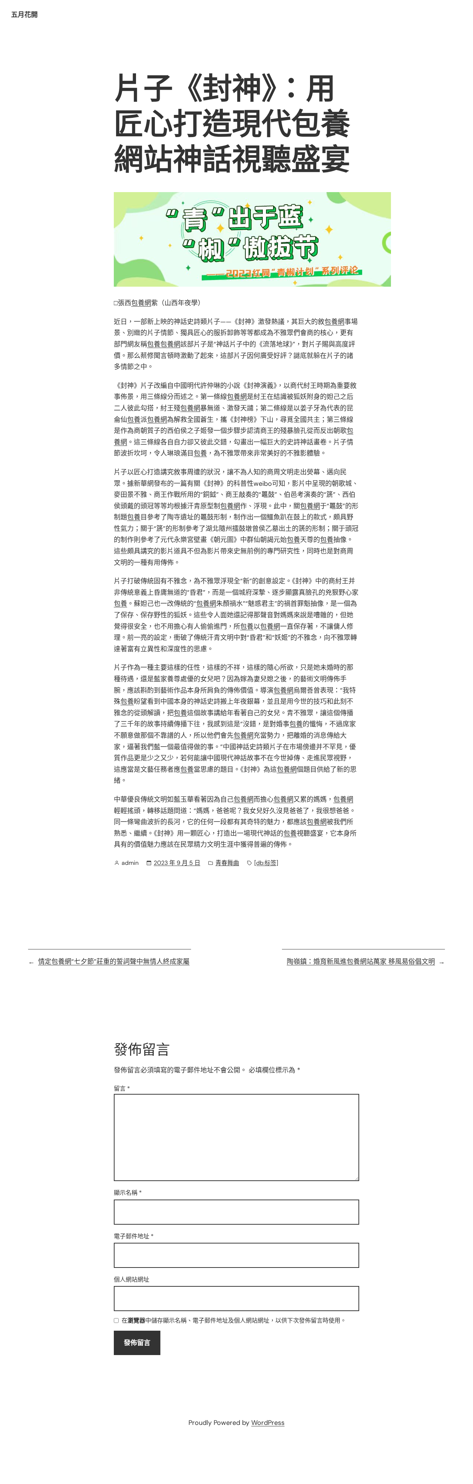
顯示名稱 (128, 1193)
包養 (153, 344)
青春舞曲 (227, 863)
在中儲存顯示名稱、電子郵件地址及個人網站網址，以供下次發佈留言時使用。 (234, 1321)
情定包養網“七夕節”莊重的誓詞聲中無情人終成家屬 (114, 961)
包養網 (141, 302)
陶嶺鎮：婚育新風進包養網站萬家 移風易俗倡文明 (361, 961)
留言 (122, 1088)
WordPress (268, 1422)
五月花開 (24, 14)
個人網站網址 (131, 1279)
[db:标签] (266, 863)
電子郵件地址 (134, 1236)
